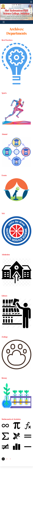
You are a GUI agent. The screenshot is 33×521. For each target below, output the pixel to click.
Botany (4, 378)
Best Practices (7, 40)
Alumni (4, 134)
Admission (6, 254)
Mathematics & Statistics (11, 419)
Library (4, 295)
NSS (3, 213)
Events (4, 175)
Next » (10, 459)
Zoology (5, 337)
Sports (4, 93)
